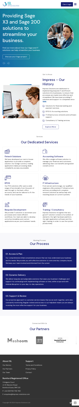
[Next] (8, 63)
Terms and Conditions (34, 365)
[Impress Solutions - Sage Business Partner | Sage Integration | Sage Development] (11, 4)
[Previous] (4, 63)
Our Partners (7, 369)
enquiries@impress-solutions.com (17, 394)
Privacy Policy (31, 369)
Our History (7, 365)
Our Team (6, 372)
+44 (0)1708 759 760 (12, 391)
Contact (29, 372)
